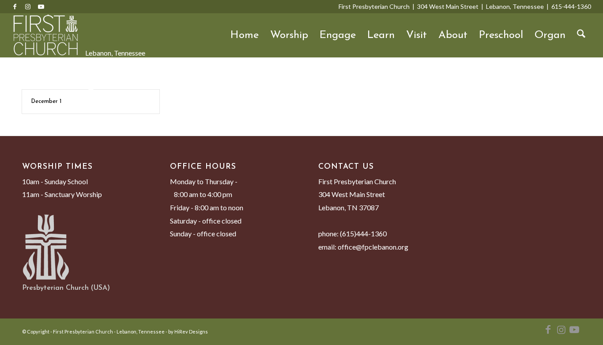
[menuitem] (581, 35)
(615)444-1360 (363, 233)
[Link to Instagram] (27, 6)
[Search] (581, 35)
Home (244, 35)
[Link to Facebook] (14, 6)
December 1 (46, 101)
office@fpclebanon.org (373, 247)
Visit (416, 35)
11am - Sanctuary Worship (62, 194)
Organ (550, 35)
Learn (381, 35)
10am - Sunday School (55, 181)
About (452, 35)
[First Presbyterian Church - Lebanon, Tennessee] (45, 35)
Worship (289, 35)
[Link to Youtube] (41, 6)
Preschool (501, 35)
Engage (338, 35)
